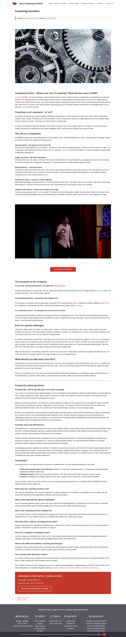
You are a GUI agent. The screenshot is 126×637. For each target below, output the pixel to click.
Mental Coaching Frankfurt (96, 631)
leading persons (59, 286)
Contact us (109, 3)
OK (104, 634)
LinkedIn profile (58, 568)
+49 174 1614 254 (55, 623)
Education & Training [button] (88, 3)
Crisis (105, 303)
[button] (113, 3)
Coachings (78, 305)
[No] (124, 634)
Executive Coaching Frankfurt (96, 623)
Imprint (68, 621)
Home (50, 3)
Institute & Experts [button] (74, 3)
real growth (65, 150)
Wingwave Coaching (23, 597)
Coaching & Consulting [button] (59, 3)
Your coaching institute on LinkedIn (76, 568)
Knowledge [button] (100, 3)
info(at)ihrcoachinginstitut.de (23, 626)
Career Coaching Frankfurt (96, 626)
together (75, 303)
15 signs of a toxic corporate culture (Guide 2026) (70, 610)
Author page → (94, 568)
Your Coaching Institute (31, 3)
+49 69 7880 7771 (55, 621)
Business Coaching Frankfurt (96, 621)
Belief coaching (21, 599)
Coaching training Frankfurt (96, 628)
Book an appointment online (34, 589)
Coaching (18, 97)
